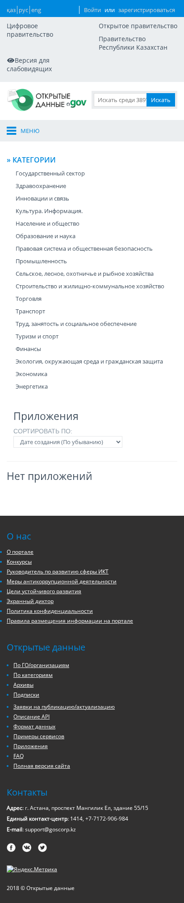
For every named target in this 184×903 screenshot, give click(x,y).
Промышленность (41, 261)
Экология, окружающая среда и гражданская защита (89, 361)
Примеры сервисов (38, 736)
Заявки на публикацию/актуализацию (64, 706)
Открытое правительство (138, 25)
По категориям (33, 675)
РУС (23, 10)
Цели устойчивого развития (44, 591)
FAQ (18, 756)
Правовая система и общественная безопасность (84, 248)
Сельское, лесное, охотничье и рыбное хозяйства (85, 274)
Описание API (31, 716)
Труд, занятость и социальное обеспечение (76, 324)
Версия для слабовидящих (29, 64)
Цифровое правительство (30, 30)
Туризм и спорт (37, 336)
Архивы (23, 685)
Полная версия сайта (41, 766)
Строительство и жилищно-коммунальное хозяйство (90, 286)
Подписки (26, 694)
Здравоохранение (41, 186)
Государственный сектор (50, 173)
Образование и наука (45, 236)
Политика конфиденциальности (50, 611)
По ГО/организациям (41, 665)
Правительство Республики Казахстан (133, 42)
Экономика (31, 374)
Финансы (28, 349)
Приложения (30, 746)
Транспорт (30, 311)
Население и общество (47, 223)
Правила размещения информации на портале (70, 621)
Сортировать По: (42, 431)
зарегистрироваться (146, 10)
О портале (20, 552)
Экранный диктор (30, 601)
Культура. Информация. (49, 211)
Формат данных (34, 726)
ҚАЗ (11, 10)
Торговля (29, 299)
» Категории (31, 160)
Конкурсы (19, 561)
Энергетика (32, 386)
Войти (92, 10)
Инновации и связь (42, 198)
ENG (36, 10)
